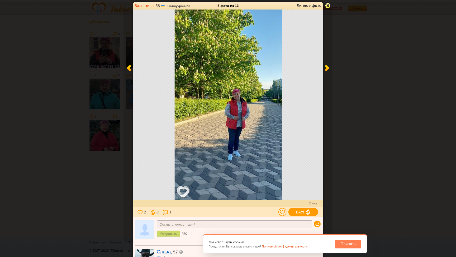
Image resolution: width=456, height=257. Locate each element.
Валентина (144, 6)
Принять (348, 244)
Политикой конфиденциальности (284, 246)
